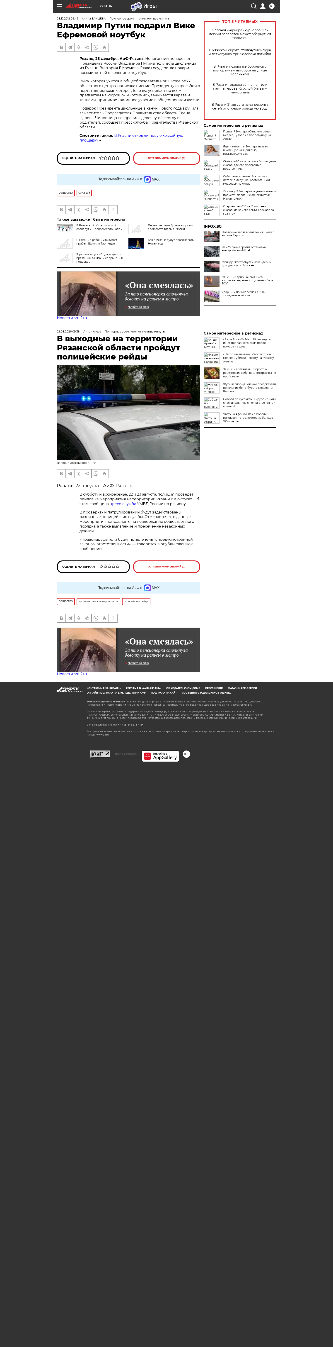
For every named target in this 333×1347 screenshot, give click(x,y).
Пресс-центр (214, 688)
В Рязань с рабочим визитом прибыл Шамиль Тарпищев (96, 241)
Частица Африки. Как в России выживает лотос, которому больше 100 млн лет (248, 417)
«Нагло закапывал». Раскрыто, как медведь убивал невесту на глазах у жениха (248, 357)
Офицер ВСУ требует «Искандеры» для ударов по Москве (246, 264)
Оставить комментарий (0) (166, 158)
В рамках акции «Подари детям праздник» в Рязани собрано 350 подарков (99, 258)
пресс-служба (123, 504)
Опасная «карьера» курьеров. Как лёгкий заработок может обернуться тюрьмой (240, 34)
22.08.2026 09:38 (68, 331)
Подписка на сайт (164, 692)
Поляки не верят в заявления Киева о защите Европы (248, 234)
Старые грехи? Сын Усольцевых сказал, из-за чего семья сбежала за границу (248, 210)
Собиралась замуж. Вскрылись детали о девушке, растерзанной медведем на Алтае (246, 180)
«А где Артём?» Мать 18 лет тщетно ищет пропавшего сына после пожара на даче (247, 342)
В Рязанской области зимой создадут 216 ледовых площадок (99, 227)
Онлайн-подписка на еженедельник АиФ (116, 692)
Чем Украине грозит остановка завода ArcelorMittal (244, 249)
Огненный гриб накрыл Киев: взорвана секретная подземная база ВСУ (247, 280)
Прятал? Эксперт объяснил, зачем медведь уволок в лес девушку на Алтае (247, 135)
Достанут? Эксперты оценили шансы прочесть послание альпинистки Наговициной (249, 195)
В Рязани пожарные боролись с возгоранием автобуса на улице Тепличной (240, 70)
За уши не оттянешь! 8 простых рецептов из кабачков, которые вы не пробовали (249, 372)
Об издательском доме (183, 688)
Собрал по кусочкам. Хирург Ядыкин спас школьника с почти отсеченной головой (249, 402)
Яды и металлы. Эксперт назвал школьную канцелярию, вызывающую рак (245, 150)
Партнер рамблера (126, 754)
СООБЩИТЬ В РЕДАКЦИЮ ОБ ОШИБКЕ (206, 692)
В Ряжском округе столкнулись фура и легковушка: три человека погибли (240, 52)
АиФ (92, 462)
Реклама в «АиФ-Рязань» (143, 688)
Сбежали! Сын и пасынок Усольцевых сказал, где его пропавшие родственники (249, 165)
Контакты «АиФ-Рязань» (104, 688)
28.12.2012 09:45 (67, 18)
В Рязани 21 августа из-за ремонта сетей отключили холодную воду (240, 106)
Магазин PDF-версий (242, 688)
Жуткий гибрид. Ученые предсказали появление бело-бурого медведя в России (249, 387)
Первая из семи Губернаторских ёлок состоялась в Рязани (170, 227)
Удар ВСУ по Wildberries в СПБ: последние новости (244, 294)
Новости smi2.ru (72, 318)
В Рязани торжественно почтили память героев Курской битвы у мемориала (240, 88)
